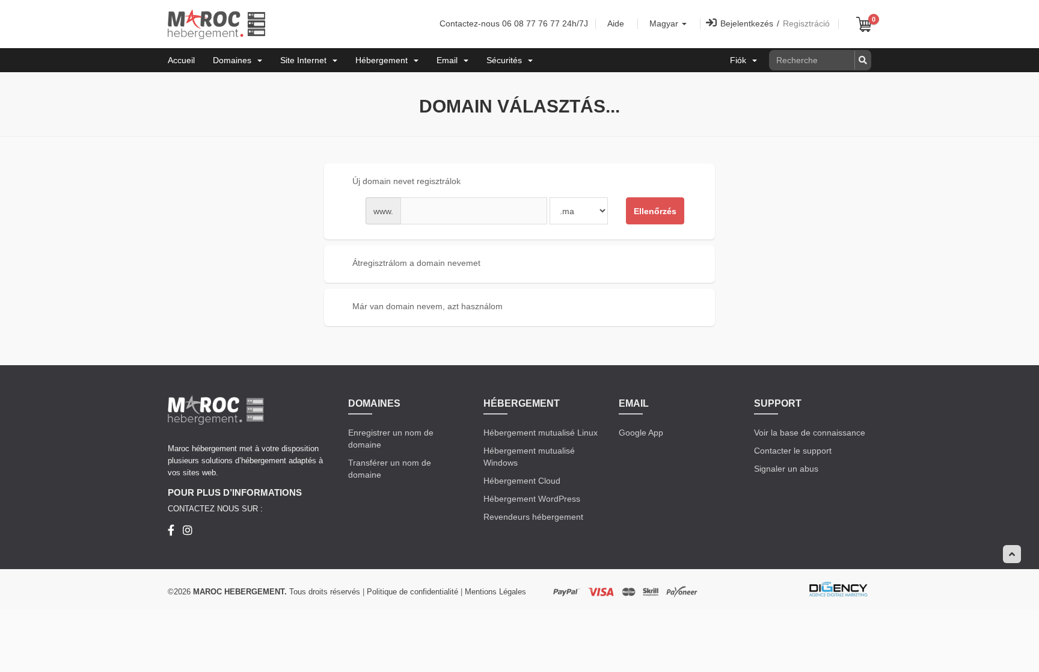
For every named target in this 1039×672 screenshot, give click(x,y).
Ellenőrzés (655, 211)
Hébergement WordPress (531, 499)
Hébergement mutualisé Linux (540, 432)
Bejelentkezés (746, 23)
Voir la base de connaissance (809, 432)
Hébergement (383, 60)
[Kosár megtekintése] (863, 24)
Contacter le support (793, 450)
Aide (615, 23)
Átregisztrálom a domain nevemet (416, 263)
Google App (641, 432)
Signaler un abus (786, 468)
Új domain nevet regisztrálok (406, 181)
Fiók (740, 60)
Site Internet (305, 60)
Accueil (181, 60)
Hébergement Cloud (521, 481)
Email (449, 60)
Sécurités (506, 60)
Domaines (234, 60)
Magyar (665, 23)
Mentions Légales (495, 591)
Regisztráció (806, 23)
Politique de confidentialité (412, 591)
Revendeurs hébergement (533, 517)
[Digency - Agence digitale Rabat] (838, 589)
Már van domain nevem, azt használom (427, 306)
